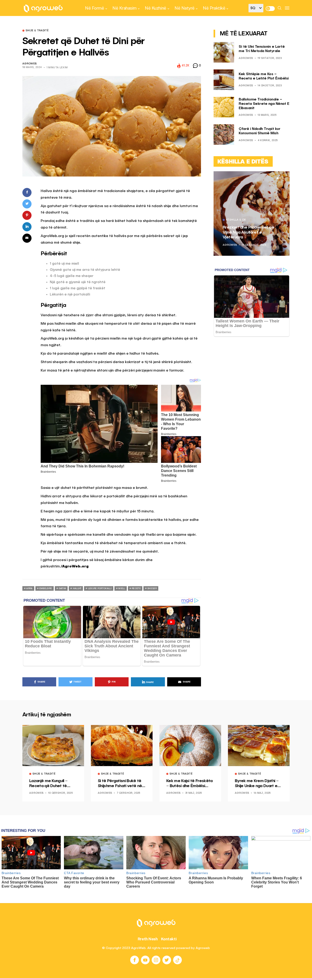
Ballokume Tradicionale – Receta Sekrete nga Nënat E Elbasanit (264, 104)
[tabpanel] (252, 213)
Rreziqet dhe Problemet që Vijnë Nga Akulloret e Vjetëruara (248, 232)
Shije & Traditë (37, 31)
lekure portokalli (100, 588)
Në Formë (94, 8)
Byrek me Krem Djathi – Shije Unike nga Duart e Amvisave (256, 783)
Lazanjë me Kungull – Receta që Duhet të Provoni (48, 783)
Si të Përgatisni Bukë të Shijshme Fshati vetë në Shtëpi (120, 783)
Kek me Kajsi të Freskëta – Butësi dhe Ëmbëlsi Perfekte (189, 783)
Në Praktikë (214, 8)
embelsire (45, 588)
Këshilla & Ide (236, 220)
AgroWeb (29, 64)
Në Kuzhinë (155, 8)
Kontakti (169, 939)
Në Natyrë (185, 8)
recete (136, 588)
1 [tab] (277, 178)
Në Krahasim (124, 8)
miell (121, 588)
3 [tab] (283, 178)
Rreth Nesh (148, 939)
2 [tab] (280, 178)
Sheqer (152, 588)
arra (29, 588)
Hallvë (77, 588)
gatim (62, 588)
